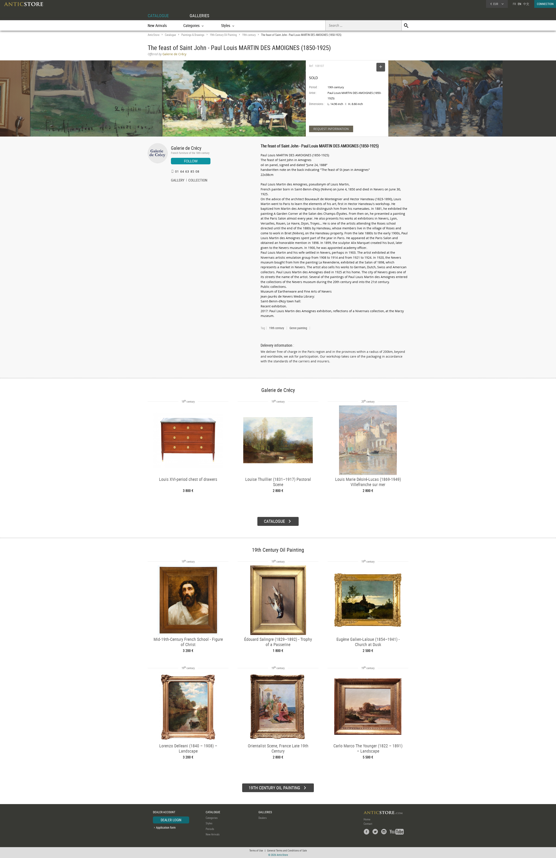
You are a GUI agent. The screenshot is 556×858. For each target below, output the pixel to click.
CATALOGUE (158, 15)
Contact (368, 824)
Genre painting (298, 328)
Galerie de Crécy (186, 148)
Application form (166, 827)
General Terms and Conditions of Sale (287, 850)
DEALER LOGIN (171, 820)
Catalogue (170, 35)
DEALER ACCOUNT (164, 812)
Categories (212, 818)
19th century (249, 35)
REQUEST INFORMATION (331, 129)
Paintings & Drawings (192, 35)
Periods (210, 829)
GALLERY (177, 181)
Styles (209, 823)
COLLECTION (197, 181)
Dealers (262, 818)
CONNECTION (545, 4)
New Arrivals (157, 25)
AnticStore (153, 35)
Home (367, 819)
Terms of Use (256, 850)
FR (514, 4)
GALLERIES (199, 15)
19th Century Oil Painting (223, 35)
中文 (526, 4)
